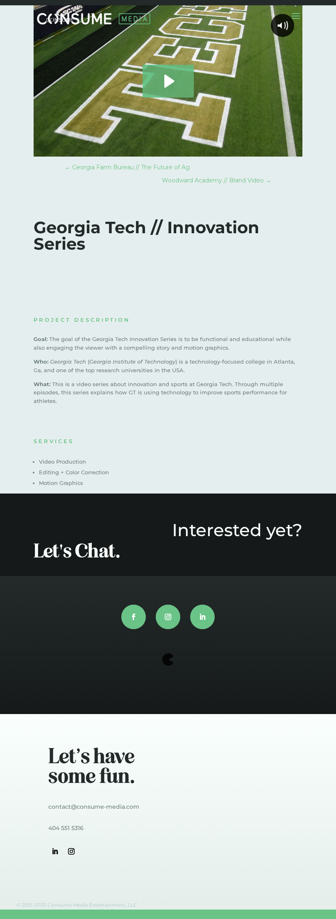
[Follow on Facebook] (133, 617)
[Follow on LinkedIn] (202, 617)
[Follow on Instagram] (168, 617)
